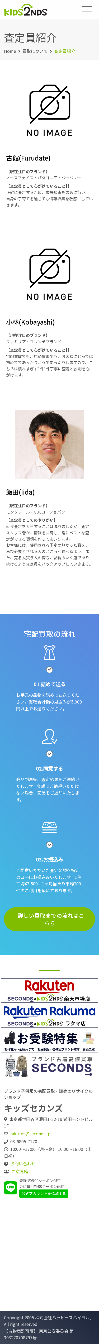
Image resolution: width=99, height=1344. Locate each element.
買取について (35, 51)
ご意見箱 (19, 1171)
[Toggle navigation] (87, 9)
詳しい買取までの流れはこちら (51, 919)
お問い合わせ (23, 1163)
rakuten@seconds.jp (30, 1133)
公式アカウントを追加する (44, 1193)
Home (10, 51)
